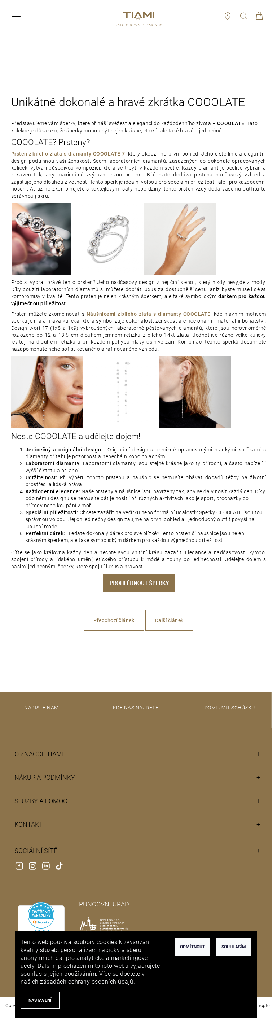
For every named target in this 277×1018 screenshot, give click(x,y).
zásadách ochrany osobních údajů (86, 981)
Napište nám (41, 708)
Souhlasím (233, 946)
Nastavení (40, 1000)
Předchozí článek (113, 620)
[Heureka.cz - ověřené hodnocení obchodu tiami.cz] (41, 931)
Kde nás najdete (136, 708)
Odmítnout (192, 946)
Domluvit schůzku (230, 708)
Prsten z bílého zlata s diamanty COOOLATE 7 (68, 154)
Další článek (169, 620)
